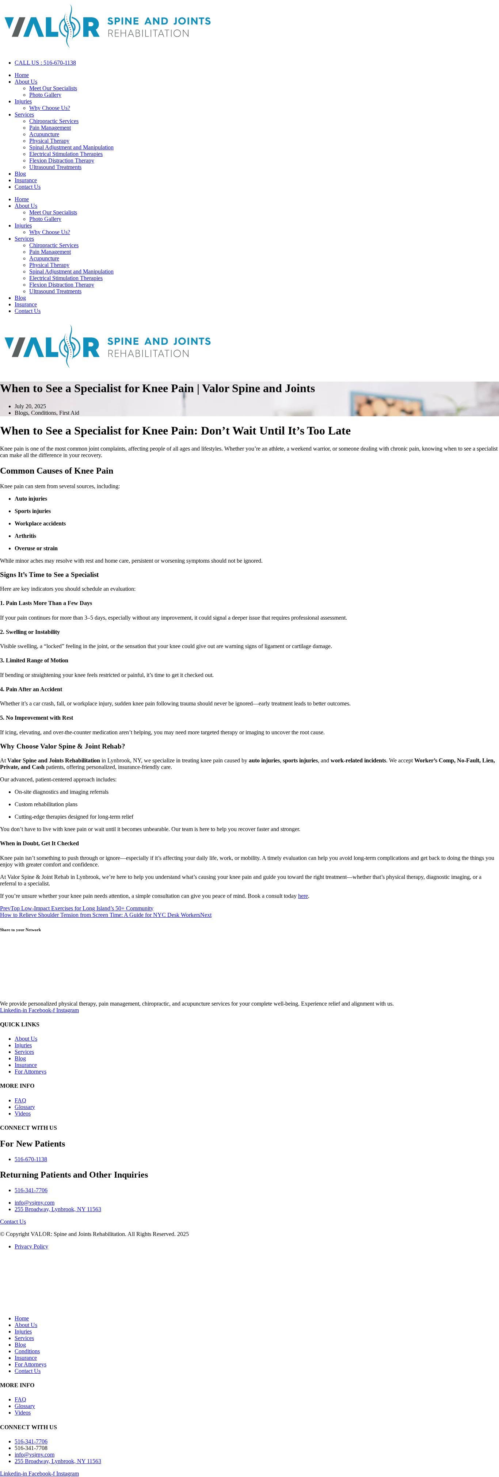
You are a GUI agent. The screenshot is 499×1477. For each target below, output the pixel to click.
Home (22, 75)
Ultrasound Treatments (55, 167)
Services (24, 114)
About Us (26, 82)
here (303, 896)
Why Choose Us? (49, 108)
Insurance (26, 180)
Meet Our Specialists (53, 88)
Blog (20, 174)
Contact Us (28, 187)
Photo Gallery (45, 95)
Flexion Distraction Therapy (61, 160)
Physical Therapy (49, 141)
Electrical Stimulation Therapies (66, 154)
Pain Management (50, 128)
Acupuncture (44, 134)
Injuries (23, 101)
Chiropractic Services (54, 121)
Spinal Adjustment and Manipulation (71, 147)
